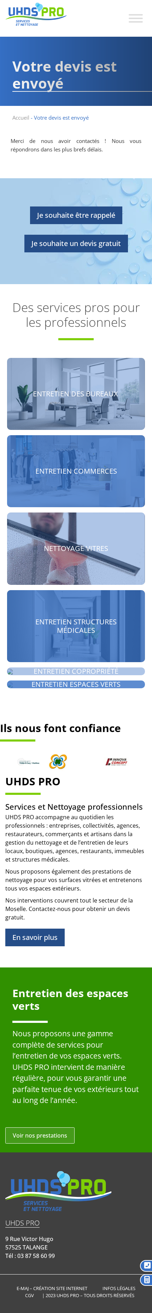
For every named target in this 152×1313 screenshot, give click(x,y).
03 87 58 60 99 (36, 1256)
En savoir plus (35, 937)
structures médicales (40, 859)
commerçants (63, 834)
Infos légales (119, 1288)
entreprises (64, 825)
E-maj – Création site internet (52, 1288)
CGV (29, 1295)
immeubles (129, 851)
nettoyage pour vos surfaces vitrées (53, 880)
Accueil (20, 117)
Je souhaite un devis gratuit (76, 243)
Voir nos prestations (40, 1135)
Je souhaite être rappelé (76, 215)
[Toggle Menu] (136, 18)
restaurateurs (23, 834)
